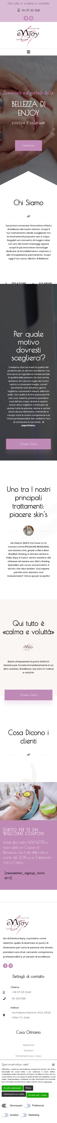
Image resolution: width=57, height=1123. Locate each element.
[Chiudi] (53, 1065)
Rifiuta (28, 1088)
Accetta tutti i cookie (37, 1095)
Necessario (16, 1105)
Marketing (34, 1115)
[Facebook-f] (26, 18)
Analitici (14, 1115)
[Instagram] (31, 18)
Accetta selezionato (12, 1088)
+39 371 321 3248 (30, 10)
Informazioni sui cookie (14, 1094)
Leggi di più (48, 1082)
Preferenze (38, 1105)
